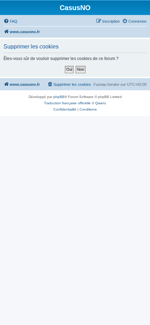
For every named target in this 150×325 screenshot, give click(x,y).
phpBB (59, 97)
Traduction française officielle (67, 103)
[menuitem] (10, 21)
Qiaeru (100, 103)
